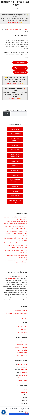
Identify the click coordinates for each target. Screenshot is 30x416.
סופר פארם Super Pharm (15, 181)
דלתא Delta (15, 186)
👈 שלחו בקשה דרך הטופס (15, 83)
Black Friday (11, 278)
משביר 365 (15, 166)
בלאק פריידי (24, 29)
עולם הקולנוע (15, 170)
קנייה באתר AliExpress (19, 68)
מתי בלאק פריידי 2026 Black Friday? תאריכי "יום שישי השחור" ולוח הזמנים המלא (16, 233)
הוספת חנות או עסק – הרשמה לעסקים (16, 313)
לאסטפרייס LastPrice (15, 134)
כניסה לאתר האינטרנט (20, 62)
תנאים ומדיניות (22, 332)
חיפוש (6, 113)
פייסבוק (24, 389)
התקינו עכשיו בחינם (14, 22)
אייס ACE (15, 175)
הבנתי (19, 414)
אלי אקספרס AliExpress (15, 139)
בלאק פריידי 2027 (22, 355)
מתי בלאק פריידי (22, 344)
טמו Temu (15, 145)
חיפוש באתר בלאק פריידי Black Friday (16, 110)
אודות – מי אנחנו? (21, 327)
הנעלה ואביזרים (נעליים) (13, 29)
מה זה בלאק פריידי (21, 342)
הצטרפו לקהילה (14, 98)
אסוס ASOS (15, 161)
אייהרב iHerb (15, 196)
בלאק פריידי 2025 (22, 350)
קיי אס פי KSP (15, 129)
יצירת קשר (24, 329)
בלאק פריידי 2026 (22, 353)
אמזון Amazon (15, 150)
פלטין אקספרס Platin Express (15, 201)
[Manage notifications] (26, 413)
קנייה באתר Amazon (20, 72)
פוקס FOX (15, 191)
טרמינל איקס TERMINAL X (15, 155)
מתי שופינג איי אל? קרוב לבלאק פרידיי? (15, 243)
